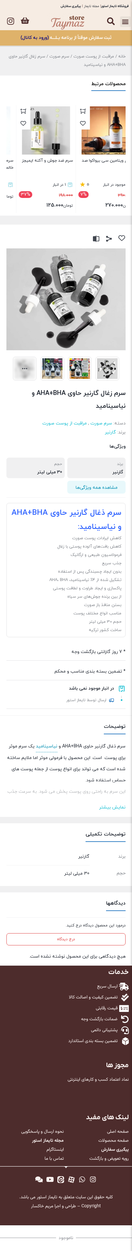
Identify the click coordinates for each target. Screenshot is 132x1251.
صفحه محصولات (113, 1140)
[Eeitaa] (60, 1179)
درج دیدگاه (66, 939)
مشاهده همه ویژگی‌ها (97, 488)
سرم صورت (59, 56)
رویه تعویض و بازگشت (109, 1158)
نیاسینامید (46, 746)
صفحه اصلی (118, 1131)
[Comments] (39, 1179)
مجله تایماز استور (48, 1140)
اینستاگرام (55, 1149)
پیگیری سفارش (71, 6)
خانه (122, 56)
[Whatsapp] (82, 1179)
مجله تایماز (91, 6)
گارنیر (110, 432)
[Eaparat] (71, 1179)
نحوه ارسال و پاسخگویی (42, 1131)
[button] (125, 21)
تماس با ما (54, 1158)
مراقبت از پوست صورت (93, 56)
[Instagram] (11, 21)
